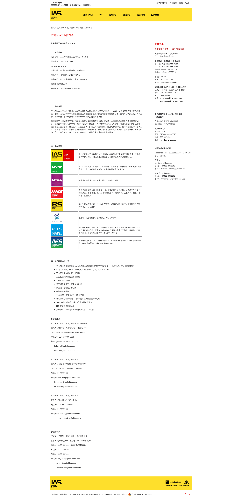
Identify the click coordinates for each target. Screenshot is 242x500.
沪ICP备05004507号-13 (118, 494)
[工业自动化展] (56, 483)
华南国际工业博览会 (84, 28)
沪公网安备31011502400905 (142, 494)
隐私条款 (55, 494)
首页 (53, 28)
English (188, 3)
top (189, 494)
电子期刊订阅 (161, 3)
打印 (181, 3)
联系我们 (173, 3)
